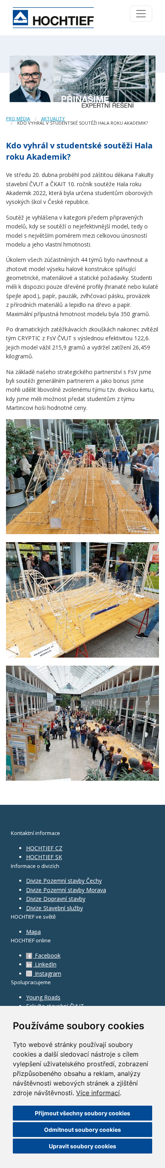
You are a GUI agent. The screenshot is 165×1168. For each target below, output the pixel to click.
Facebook (46, 955)
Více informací (98, 1093)
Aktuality (53, 118)
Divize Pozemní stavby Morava (66, 890)
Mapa (33, 932)
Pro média (18, 118)
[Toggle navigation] (141, 14)
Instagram (47, 973)
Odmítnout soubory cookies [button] (82, 1129)
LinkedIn (44, 964)
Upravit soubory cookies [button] (82, 1146)
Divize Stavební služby (54, 908)
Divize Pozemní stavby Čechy (64, 880)
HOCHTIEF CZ (44, 848)
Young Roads (43, 997)
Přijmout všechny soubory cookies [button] (82, 1113)
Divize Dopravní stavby (55, 899)
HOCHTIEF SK (44, 857)
